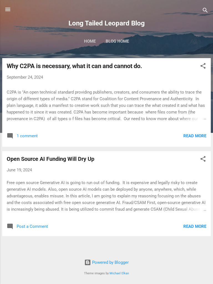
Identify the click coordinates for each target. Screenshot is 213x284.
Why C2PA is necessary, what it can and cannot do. (74, 66)
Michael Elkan (119, 273)
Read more (194, 135)
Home (90, 41)
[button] (203, 67)
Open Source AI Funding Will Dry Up (50, 159)
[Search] (205, 11)
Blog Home (117, 41)
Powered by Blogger (110, 262)
